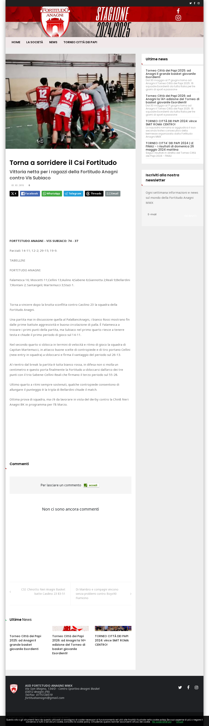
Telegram (75, 193)
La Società (34, 42)
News (53, 42)
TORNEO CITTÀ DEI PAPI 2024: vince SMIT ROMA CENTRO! (112, 640)
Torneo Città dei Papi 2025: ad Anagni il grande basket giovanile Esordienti (25, 642)
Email (114, 193)
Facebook (31, 193)
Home (16, 42)
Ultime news (157, 59)
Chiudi (179, 721)
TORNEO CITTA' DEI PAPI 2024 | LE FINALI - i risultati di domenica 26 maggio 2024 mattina (170, 146)
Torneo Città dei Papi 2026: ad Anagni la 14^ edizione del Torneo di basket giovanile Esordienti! (69, 644)
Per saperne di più (161, 721)
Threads (96, 193)
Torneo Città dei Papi (80, 42)
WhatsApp (53, 193)
